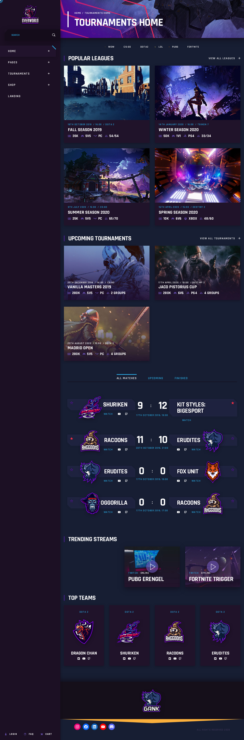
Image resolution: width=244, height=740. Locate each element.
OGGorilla (114, 503)
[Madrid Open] (107, 334)
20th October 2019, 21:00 (152, 448)
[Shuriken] (91, 408)
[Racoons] (91, 442)
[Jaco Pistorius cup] (197, 273)
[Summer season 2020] (107, 187)
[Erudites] (213, 442)
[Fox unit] (213, 473)
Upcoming (155, 378)
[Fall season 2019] (107, 104)
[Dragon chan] (84, 635)
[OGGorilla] (91, 504)
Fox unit (187, 471)
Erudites (188, 440)
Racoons (115, 440)
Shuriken (115, 405)
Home (77, 13)
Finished (181, 378)
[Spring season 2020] (197, 187)
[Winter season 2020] (197, 104)
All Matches (127, 378)
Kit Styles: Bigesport (191, 408)
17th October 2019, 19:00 (152, 415)
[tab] (126, 378)
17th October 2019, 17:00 (152, 510)
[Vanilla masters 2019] (107, 273)
